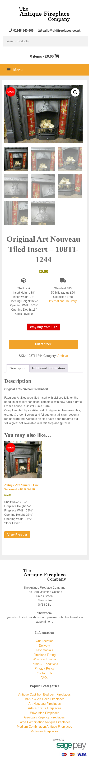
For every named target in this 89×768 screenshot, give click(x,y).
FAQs (44, 677)
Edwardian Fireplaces (44, 713)
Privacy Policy (45, 668)
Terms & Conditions (44, 664)
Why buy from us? (43, 327)
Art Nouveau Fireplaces (44, 703)
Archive (62, 356)
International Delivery (63, 301)
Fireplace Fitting (44, 655)
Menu (18, 70)
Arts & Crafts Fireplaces (44, 708)
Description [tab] (17, 368)
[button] (75, 92)
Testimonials (44, 650)
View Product (17, 534)
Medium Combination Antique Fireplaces (44, 726)
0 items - (42, 56)
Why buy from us (44, 659)
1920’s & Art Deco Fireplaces (44, 699)
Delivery (44, 645)
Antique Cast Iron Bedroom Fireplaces (44, 694)
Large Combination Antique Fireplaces (44, 722)
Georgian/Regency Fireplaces (44, 717)
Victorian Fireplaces (44, 731)
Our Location (44, 641)
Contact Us (44, 673)
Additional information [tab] (48, 368)
